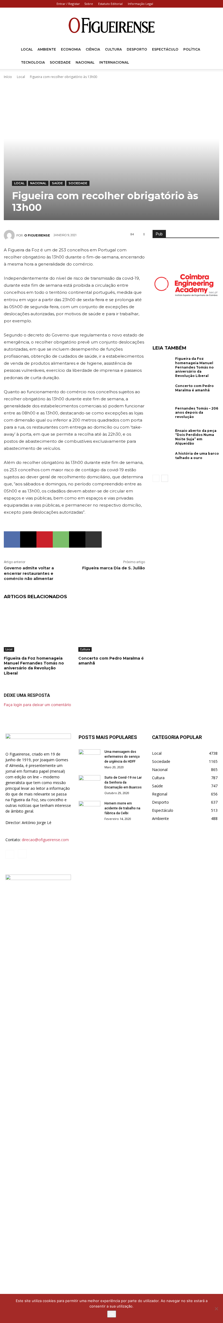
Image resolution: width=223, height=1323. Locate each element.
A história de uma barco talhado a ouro (197, 455)
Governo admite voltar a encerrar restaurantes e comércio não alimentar (29, 573)
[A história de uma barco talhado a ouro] (163, 460)
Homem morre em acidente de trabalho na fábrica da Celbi (122, 808)
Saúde (57, 183)
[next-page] (164, 478)
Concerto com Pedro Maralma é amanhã (194, 388)
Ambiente (47, 49)
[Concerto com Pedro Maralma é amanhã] (111, 628)
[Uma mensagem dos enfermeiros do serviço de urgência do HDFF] (89, 757)
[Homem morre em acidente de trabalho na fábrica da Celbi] (89, 808)
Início (8, 76)
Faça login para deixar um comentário (37, 704)
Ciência (93, 49)
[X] (28, 539)
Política (191, 49)
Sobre (88, 4)
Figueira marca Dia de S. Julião (113, 568)
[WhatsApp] (61, 539)
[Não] (216, 1308)
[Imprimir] (93, 539)
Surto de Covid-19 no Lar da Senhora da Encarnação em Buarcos (123, 782)
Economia (71, 49)
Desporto (137, 49)
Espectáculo (165, 49)
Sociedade (60, 62)
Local (27, 49)
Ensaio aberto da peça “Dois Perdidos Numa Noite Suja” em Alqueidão (195, 437)
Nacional (85, 62)
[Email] (77, 539)
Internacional (114, 62)
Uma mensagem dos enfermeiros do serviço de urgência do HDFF (122, 756)
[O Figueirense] (111, 25)
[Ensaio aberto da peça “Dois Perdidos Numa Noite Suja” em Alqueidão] (163, 438)
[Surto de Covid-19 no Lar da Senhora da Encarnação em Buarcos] (89, 782)
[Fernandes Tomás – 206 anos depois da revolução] (163, 415)
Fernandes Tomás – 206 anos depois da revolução (196, 412)
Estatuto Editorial (110, 4)
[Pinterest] (44, 539)
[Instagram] (213, 4)
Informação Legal (140, 4)
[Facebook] (204, 4)
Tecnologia (33, 62)
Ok (111, 1314)
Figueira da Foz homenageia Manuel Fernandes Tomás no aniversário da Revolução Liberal (34, 666)
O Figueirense (37, 235)
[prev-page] (156, 478)
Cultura (113, 49)
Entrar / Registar (68, 4)
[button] (211, 49)
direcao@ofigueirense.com (45, 839)
